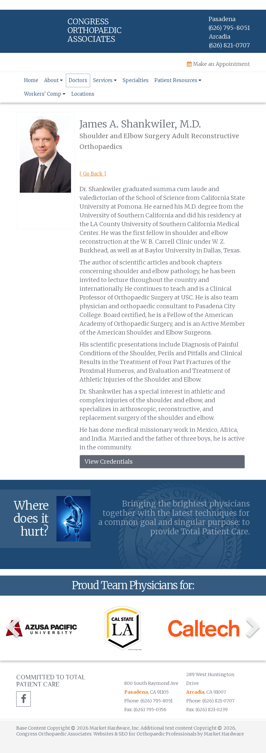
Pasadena (136, 692)
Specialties (136, 80)
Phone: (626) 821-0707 (210, 701)
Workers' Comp (43, 94)
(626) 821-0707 (229, 45)
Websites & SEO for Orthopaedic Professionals (145, 734)
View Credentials (109, 461)
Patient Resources (176, 80)
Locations (82, 94)
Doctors (78, 80)
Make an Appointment (221, 64)
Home (31, 80)
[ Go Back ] (92, 174)
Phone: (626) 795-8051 (148, 701)
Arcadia (195, 692)
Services (103, 80)
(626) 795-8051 (229, 27)
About (52, 80)
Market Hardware (224, 734)
